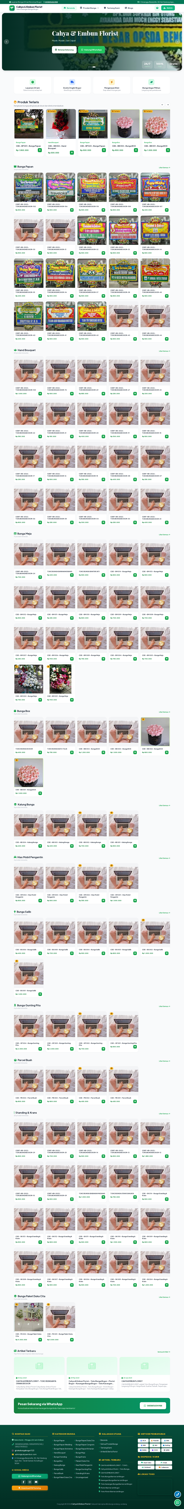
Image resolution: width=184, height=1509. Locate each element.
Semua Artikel (163, 1352)
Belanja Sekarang (66, 50)
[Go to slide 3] (95, 66)
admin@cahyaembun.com (26, 1454)
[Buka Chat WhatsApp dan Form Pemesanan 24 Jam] (177, 1502)
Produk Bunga (89, 8)
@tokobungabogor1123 (24, 1450)
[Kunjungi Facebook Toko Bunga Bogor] (23, 1482)
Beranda (71, 8)
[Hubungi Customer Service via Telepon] (177, 1494)
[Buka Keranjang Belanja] (157, 8)
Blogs (130, 8)
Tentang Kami (113, 8)
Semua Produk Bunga (109, 1444)
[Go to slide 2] (92, 66)
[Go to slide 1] (88, 66)
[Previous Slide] (6, 41)
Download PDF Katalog (31, 1488)
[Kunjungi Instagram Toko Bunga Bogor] (30, 1482)
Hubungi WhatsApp (93, 50)
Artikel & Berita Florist (109, 1452)
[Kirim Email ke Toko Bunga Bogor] (36, 1482)
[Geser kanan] (168, 104)
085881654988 (51, 2)
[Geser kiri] (162, 104)
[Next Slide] (177, 41)
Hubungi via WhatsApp (31, 1476)
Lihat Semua (163, 168)
